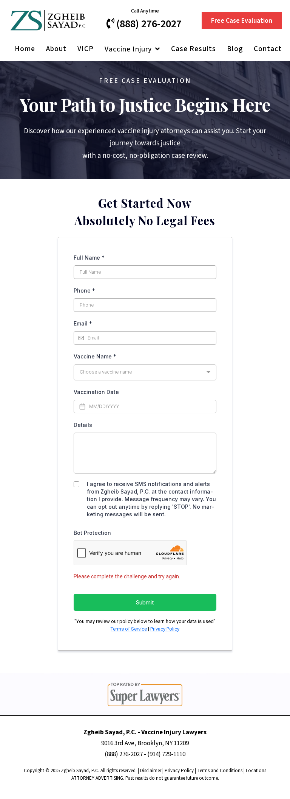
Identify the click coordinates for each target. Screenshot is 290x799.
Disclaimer (150, 770)
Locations (256, 770)
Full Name (89, 257)
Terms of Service (129, 629)
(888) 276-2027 (124, 754)
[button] (157, 49)
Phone (84, 290)
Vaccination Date (96, 392)
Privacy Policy (164, 629)
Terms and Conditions (219, 770)
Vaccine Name (95, 356)
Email (83, 323)
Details (83, 425)
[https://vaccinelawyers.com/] (48, 20)
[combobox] (145, 372)
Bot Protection (92, 533)
